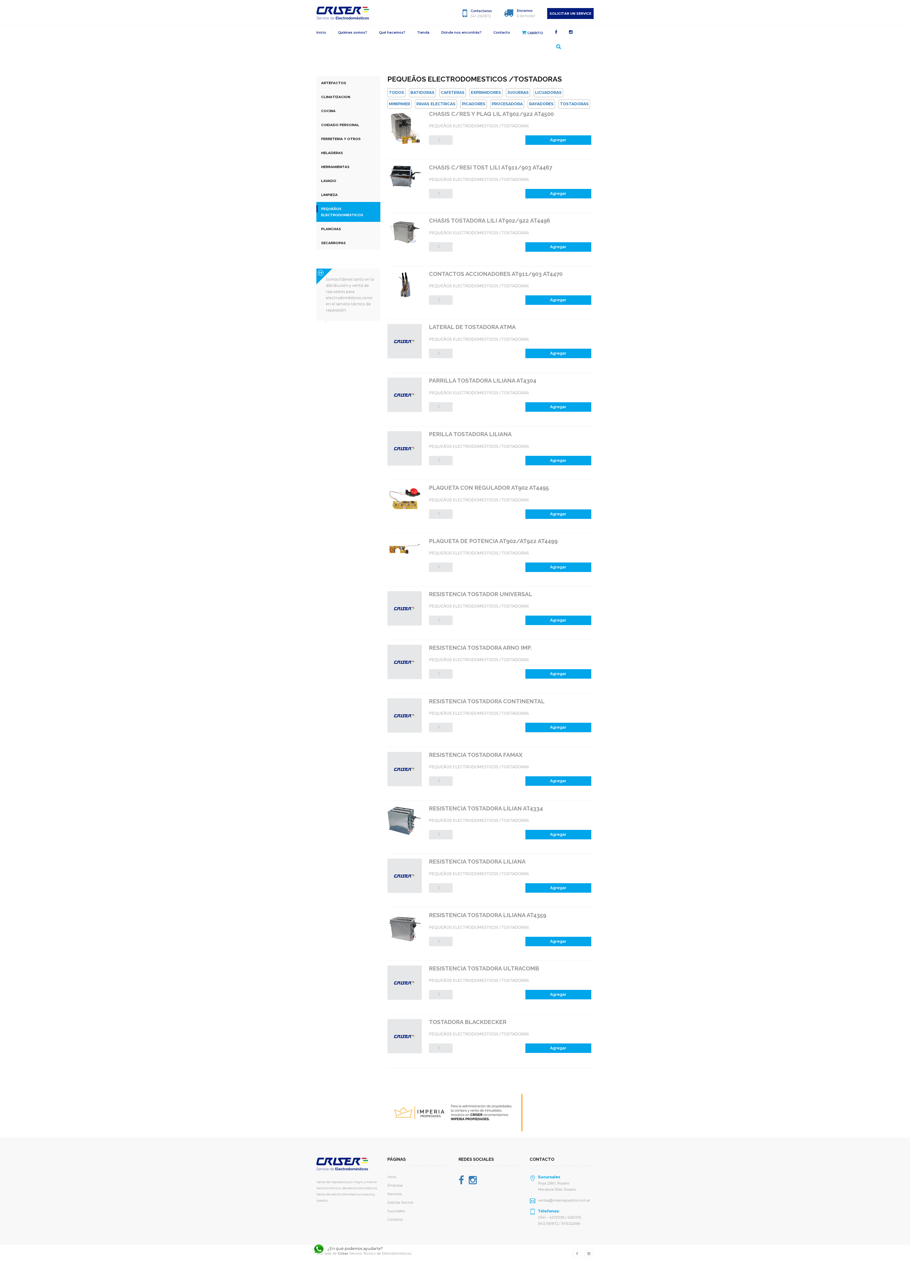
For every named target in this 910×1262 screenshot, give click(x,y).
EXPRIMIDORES (486, 92)
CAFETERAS (452, 92)
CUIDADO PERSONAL (340, 125)
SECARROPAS (333, 243)
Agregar (558, 140)
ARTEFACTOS (333, 83)
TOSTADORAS (574, 104)
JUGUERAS (518, 92)
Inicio (321, 32)
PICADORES (473, 104)
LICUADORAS (548, 92)
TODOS (396, 92)
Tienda (423, 32)
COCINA (328, 111)
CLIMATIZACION (335, 97)
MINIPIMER (399, 104)
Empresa (394, 1185)
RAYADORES (541, 104)
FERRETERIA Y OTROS (341, 139)
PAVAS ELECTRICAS (435, 104)
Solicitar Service (400, 1202)
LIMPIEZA (329, 195)
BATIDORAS (422, 92)
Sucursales (396, 1211)
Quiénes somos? (352, 32)
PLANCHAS (331, 229)
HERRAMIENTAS (335, 167)
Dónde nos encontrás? (461, 32)
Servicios (394, 1194)
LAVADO (328, 181)
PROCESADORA (507, 104)
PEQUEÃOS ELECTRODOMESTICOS (342, 212)
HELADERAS (332, 153)
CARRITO (534, 33)
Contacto (501, 32)
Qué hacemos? (392, 32)
